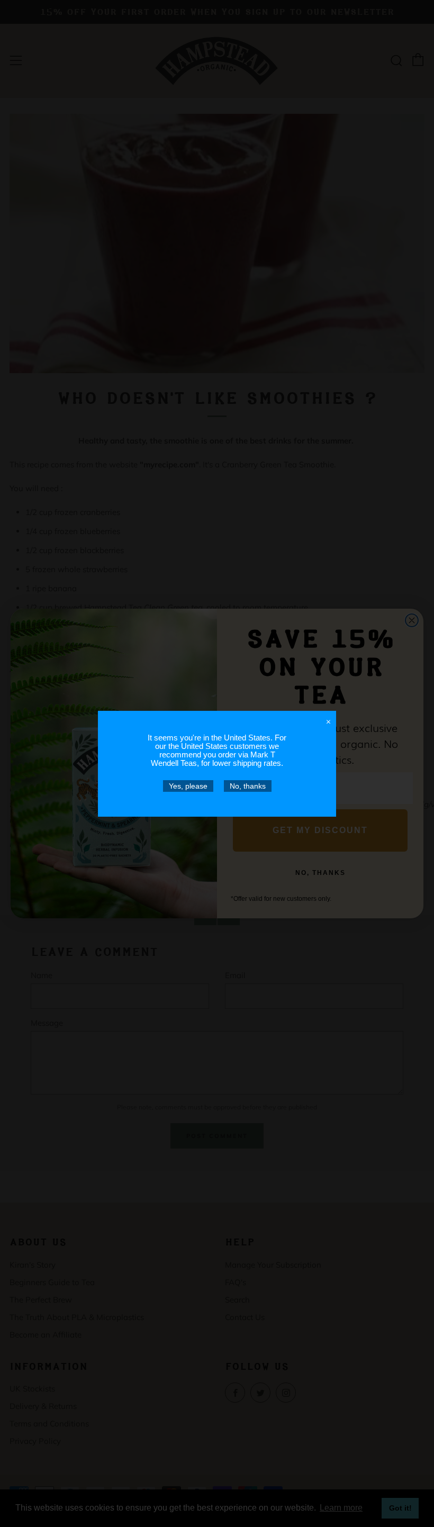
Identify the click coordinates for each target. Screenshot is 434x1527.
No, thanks (248, 786)
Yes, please (188, 786)
